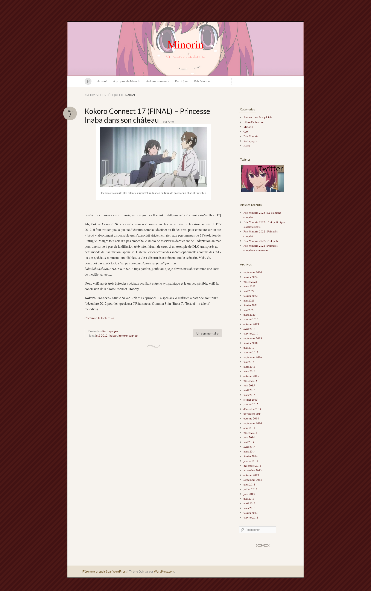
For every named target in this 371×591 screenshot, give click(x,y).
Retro (246, 146)
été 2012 (102, 335)
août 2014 (249, 428)
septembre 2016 (252, 357)
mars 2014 (249, 451)
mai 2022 (248, 291)
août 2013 (249, 484)
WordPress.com (164, 571)
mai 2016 (248, 362)
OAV (246, 131)
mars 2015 (249, 395)
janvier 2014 (250, 461)
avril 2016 (249, 366)
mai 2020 (248, 310)
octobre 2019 (251, 324)
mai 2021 (248, 300)
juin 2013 (249, 494)
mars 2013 (249, 508)
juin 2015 (249, 385)
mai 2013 (248, 499)
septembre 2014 (252, 423)
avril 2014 (249, 447)
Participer (181, 81)
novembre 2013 (252, 470)
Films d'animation (253, 122)
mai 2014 (248, 442)
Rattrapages (110, 331)
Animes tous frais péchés (257, 117)
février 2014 (250, 456)
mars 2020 (249, 315)
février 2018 (250, 343)
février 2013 (250, 513)
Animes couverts (157, 81)
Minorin (185, 44)
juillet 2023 (250, 281)
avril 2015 (249, 390)
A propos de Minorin (126, 81)
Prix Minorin (202, 81)
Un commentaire (207, 333)
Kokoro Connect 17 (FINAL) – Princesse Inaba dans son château (147, 115)
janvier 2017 (250, 352)
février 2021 (250, 305)
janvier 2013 (250, 517)
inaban (113, 335)
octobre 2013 (251, 475)
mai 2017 (248, 348)
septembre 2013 (252, 480)
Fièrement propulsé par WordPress (104, 571)
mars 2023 (249, 286)
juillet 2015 (250, 381)
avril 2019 (249, 329)
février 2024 (250, 277)
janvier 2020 (250, 319)
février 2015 (250, 399)
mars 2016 (249, 371)
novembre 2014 (252, 414)
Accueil (102, 81)
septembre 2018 (252, 338)
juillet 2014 (250, 432)
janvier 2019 (250, 333)
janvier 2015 (250, 404)
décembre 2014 (252, 409)
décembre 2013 (252, 465)
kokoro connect (128, 335)
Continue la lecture (99, 318)
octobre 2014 (251, 418)
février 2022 (250, 296)
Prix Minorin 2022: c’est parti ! (261, 241)
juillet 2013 (250, 489)
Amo (171, 121)
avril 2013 (249, 503)
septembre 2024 (252, 272)
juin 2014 (249, 437)
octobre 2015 (251, 376)
